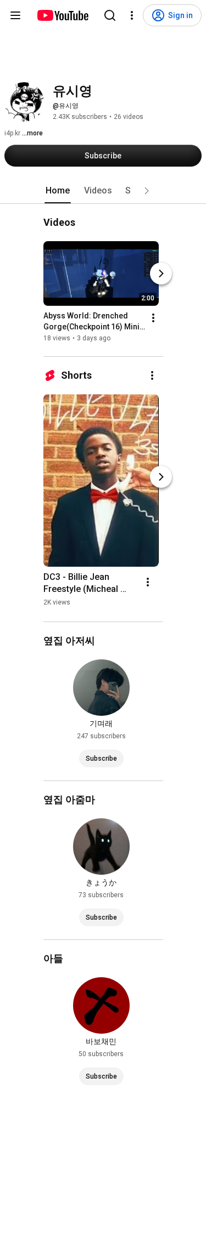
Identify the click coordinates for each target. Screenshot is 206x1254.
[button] (146, 191)
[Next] (161, 273)
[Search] (109, 15)
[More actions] (153, 318)
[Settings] (131, 15)
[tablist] (103, 191)
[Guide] (15, 15)
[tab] (57, 191)
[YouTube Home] (62, 15)
